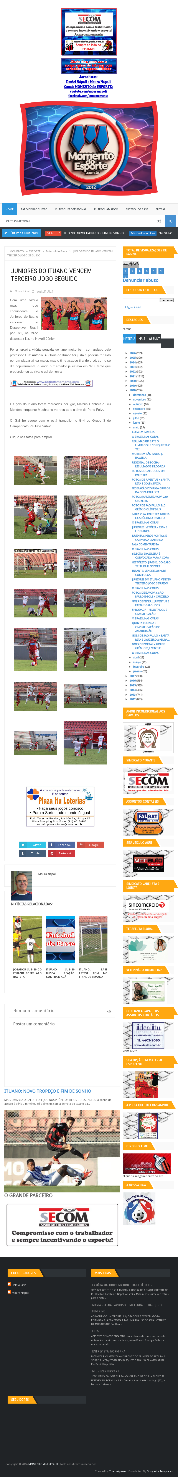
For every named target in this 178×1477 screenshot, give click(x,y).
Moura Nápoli (20, 1292)
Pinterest (65, 853)
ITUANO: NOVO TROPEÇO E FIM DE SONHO (90, 233)
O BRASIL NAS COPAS (145, 436)
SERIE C (49, 233)
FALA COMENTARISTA (145, 544)
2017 (133, 676)
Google (94, 845)
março (137, 662)
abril (136, 657)
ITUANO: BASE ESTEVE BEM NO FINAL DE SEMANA (93, 973)
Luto (95, 1331)
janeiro (137, 671)
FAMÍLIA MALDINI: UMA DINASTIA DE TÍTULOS (122, 1285)
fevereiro (139, 666)
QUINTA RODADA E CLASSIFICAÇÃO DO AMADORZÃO (146, 626)
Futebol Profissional (70, 209)
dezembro (140, 395)
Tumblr (36, 853)
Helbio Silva (19, 1285)
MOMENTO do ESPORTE (43, 1464)
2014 (133, 690)
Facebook (64, 845)
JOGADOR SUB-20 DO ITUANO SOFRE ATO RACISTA (27, 973)
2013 (133, 694)
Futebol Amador (106, 209)
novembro (140, 399)
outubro (138, 404)
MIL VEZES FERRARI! (105, 1371)
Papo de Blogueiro (34, 209)
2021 (133, 376)
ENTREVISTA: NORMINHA (108, 1351)
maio (136, 427)
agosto (138, 413)
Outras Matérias (18, 221)
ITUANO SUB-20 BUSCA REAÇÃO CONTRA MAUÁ (60, 973)
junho (137, 422)
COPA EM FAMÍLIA (143, 432)
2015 (133, 685)
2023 (133, 367)
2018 (133, 390)
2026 (133, 353)
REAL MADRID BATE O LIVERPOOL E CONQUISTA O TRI (151, 445)
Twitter (36, 845)
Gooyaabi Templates (160, 1471)
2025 (133, 357)
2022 (133, 371)
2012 (133, 699)
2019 (133, 385)
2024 (133, 362)
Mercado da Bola (139, 233)
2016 (133, 680)
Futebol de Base (137, 209)
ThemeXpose (117, 1471)
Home (9, 209)
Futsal (160, 209)
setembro (139, 408)
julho (136, 418)
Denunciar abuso (140, 280)
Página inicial (133, 307)
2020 (133, 380)
